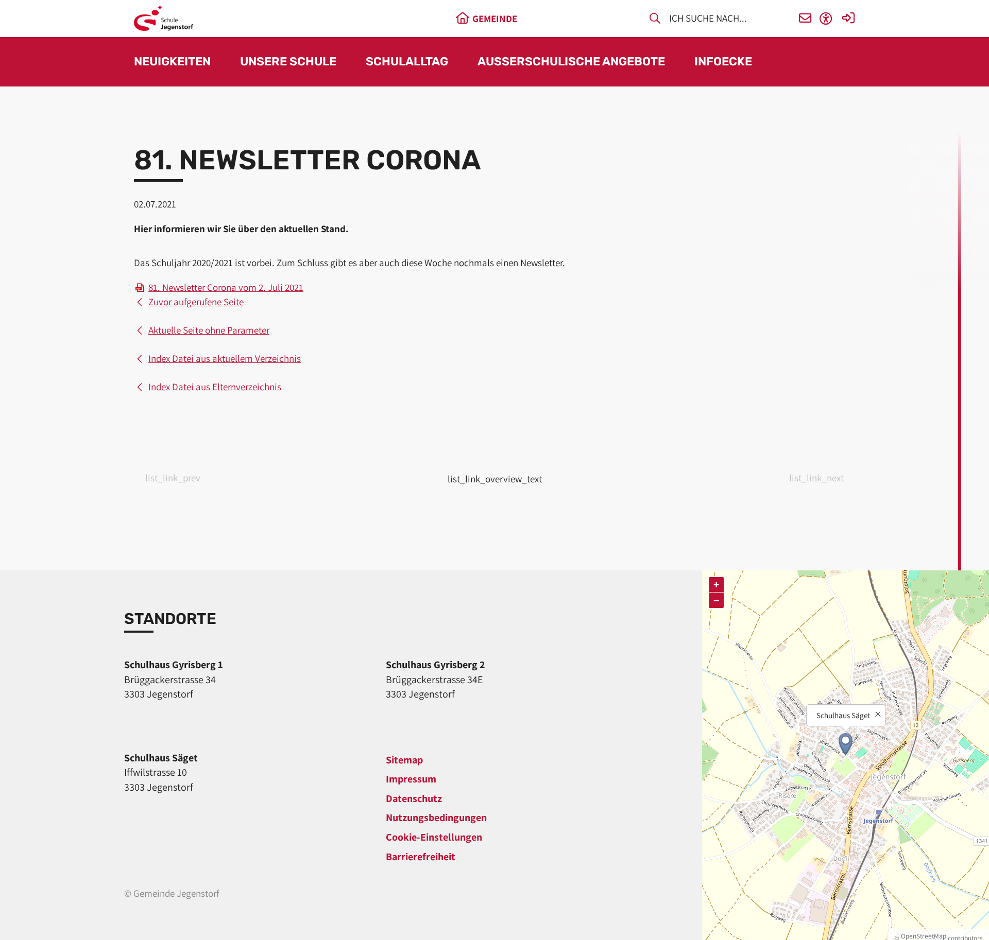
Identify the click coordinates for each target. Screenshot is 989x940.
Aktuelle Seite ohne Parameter (208, 330)
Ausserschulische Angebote (571, 62)
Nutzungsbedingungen (436, 817)
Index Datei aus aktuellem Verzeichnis (224, 358)
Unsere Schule (288, 62)
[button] (805, 19)
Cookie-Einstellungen (434, 837)
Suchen (655, 20)
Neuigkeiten (172, 62)
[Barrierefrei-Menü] (826, 18)
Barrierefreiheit (420, 856)
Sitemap (404, 760)
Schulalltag (407, 62)
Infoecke (723, 62)
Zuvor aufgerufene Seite (196, 301)
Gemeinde (494, 18)
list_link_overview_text (495, 479)
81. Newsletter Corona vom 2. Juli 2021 (225, 287)
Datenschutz (414, 798)
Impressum (411, 779)
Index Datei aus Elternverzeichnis (214, 386)
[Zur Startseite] (163, 18)
